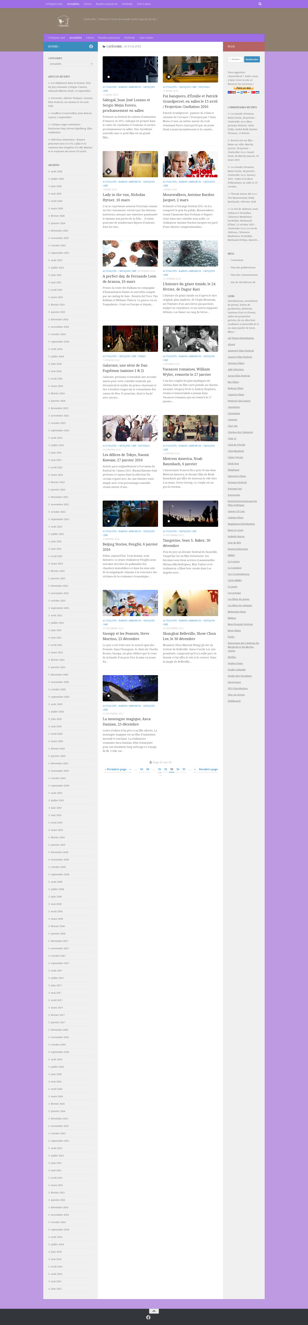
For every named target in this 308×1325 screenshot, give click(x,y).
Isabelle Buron (236, 536)
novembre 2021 (60, 593)
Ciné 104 (232, 426)
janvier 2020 (58, 756)
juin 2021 (56, 630)
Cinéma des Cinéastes (240, 432)
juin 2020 (56, 719)
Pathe (231, 636)
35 (183, 769)
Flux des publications (243, 267)
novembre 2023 (60, 415)
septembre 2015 (60, 1140)
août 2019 (56, 793)
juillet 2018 (57, 889)
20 (147, 769)
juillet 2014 (57, 1244)
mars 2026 (57, 208)
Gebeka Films (235, 517)
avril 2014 (56, 1266)
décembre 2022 (59, 497)
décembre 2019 (59, 763)
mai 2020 (56, 726)
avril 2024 (56, 378)
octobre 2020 (58, 689)
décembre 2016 (59, 1029)
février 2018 (58, 926)
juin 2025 (56, 275)
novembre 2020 (60, 682)
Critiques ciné (54, 3)
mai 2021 (56, 637)
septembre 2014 (60, 1229)
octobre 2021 (58, 600)
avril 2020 (56, 733)
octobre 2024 (58, 334)
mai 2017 (56, 992)
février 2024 (58, 393)
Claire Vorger (235, 457)
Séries (142, 356)
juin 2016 (56, 1074)
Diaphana (233, 469)
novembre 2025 (60, 238)
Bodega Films (235, 388)
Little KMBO (235, 580)
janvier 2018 (58, 933)
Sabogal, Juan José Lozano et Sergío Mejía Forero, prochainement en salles (126, 105)
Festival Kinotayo (238, 549)
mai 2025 (56, 282)
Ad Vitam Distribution (241, 338)
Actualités (73, 3)
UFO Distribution (238, 688)
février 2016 (58, 1103)
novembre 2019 (60, 770)
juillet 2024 (57, 356)
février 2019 (58, 837)
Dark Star (233, 463)
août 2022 (56, 526)
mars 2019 (57, 830)
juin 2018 (56, 896)
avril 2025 (56, 289)
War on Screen (236, 694)
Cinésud (232, 419)
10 (141, 769)
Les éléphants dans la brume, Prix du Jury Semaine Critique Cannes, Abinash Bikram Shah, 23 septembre (69, 87)
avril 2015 (56, 1177)
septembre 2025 (60, 252)
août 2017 (56, 970)
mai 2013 (56, 1281)
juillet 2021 (57, 622)
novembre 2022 (60, 504)
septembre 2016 (60, 1052)
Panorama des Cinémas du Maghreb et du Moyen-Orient (243, 647)
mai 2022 (56, 548)
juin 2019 (56, 807)
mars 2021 (57, 652)
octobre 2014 (58, 1222)
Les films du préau (238, 599)
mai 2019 (56, 815)
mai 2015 (56, 1170)
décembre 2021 (59, 585)
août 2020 (56, 704)
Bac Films (233, 382)
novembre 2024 (60, 326)
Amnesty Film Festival (241, 350)
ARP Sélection (236, 369)
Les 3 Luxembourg (238, 574)
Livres (87, 3)
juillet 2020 (57, 711)
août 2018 (56, 881)
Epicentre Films (237, 476)
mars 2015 (57, 1185)
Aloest (231, 344)
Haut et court (235, 530)
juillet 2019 (57, 800)
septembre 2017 (60, 963)
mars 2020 (57, 741)
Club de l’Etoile (236, 444)
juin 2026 (56, 186)
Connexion (237, 260)
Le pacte (232, 586)
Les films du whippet (240, 605)
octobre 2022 (58, 511)
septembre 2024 (60, 341)
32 (165, 769)
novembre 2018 (60, 859)
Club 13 (232, 438)
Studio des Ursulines (240, 675)
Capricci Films (236, 394)
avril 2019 (56, 822)
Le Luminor (235, 567)
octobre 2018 (58, 867)
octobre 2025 (58, 245)
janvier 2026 (58, 223)
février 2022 (58, 571)
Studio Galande (237, 669)
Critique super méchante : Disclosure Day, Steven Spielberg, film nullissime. (70, 128)
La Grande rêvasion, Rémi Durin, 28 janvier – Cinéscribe (242, 117)
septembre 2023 (60, 430)
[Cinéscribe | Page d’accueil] (64, 20)
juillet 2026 (57, 178)
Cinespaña (234, 413)
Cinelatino (234, 407)
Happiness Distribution (241, 523)
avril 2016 (56, 1089)
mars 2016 (57, 1096)
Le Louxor (234, 561)
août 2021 (56, 615)
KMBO (231, 555)
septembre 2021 (60, 608)
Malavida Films (237, 611)
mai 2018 (56, 904)
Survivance (234, 682)
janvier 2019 (58, 844)
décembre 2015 (59, 1118)
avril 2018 (56, 911)
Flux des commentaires (244, 274)
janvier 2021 (58, 667)
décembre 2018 (59, 852)
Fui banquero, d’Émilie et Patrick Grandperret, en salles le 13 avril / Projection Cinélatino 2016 (190, 101)
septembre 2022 (60, 519)
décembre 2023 (59, 408)
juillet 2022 (57, 534)
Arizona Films (236, 363)
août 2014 (56, 1237)
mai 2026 (56, 193)
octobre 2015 (58, 1133)
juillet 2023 (57, 445)
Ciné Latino (144, 3)
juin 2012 (56, 1288)
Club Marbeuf (236, 451)
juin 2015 (56, 1163)
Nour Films (234, 630)
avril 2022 (56, 556)
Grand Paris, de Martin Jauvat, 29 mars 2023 (243, 156)
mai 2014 (56, 1259)
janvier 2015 (58, 1200)
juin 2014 (56, 1251)
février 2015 (58, 1192)
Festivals (127, 3)
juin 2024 (56, 363)
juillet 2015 (57, 1155)
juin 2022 (56, 541)
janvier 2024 (58, 400)
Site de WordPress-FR (243, 282)
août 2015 (56, 1148)
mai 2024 (56, 371)
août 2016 (56, 1059)
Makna (232, 618)
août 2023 (56, 437)
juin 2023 (56, 452)
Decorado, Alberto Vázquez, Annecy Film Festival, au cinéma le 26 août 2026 (70, 102)
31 (159, 769)
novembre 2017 (60, 948)
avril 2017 (56, 1000)
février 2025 (58, 304)
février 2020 (58, 748)
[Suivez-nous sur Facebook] (91, 46)
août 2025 (56, 260)
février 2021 (58, 659)
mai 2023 (56, 460)
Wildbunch (234, 701)
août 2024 (56, 349)
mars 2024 (57, 386)
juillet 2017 (57, 978)
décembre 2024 (59, 319)
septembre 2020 (60, 696)
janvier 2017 (58, 1022)
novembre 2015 (60, 1126)
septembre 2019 (60, 785)
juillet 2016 (57, 1066)
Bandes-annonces (106, 3)
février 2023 (58, 482)
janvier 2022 (58, 578)
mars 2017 (57, 1007)
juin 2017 (56, 985)
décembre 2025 (59, 230)
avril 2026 (56, 201)
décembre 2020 (59, 674)
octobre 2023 (58, 423)
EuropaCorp (235, 488)
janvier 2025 (58, 312)
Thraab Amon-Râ (241, 193)
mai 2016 (56, 1081)
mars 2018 (57, 918)
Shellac (232, 657)
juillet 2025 (57, 267)
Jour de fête (234, 542)
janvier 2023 (58, 489)
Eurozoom (234, 495)
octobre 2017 (58, 955)
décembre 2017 (59, 941)
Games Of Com (236, 511)
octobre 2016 (58, 1044)
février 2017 (58, 1015)
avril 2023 (56, 467)
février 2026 (58, 215)
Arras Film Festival (239, 375)
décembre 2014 (59, 1207)
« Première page (115, 769)
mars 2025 (57, 297)
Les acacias (234, 592)
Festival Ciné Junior (239, 400)
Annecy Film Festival (240, 356)
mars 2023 (57, 474)
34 (177, 769)
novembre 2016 (60, 1037)
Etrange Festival (237, 482)
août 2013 (56, 1274)
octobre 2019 (58, 778)
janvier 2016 (58, 1111)
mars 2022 (57, 563)
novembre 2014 (60, 1214)
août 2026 (56, 171)
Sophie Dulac (235, 663)
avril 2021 (56, 645)
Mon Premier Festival (240, 624)
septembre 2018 (60, 874)
